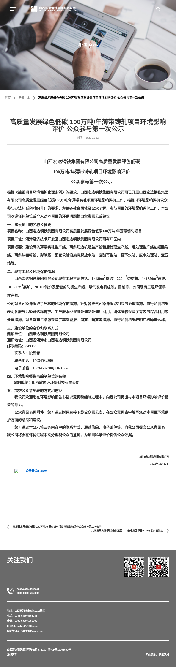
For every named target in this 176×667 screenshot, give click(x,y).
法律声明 (12, 654)
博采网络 (164, 654)
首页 (8, 97)
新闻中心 (24, 97)
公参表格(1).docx (36, 470)
